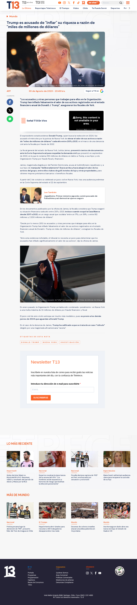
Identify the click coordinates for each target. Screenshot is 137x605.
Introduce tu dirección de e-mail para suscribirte (55, 384)
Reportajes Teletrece (45, 8)
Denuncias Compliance (64, 582)
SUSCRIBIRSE (40, 398)
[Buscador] (120, 2)
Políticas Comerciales (64, 578)
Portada (31, 573)
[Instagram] (87, 574)
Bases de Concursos (36, 582)
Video (76, 8)
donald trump (30, 342)
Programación (33, 578)
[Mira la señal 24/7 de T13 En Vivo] (93, 3)
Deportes (115, 8)
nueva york (50, 342)
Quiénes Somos (62, 573)
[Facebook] (95, 574)
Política (127, 8)
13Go (30, 585)
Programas (32, 575)
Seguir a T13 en (92, 91)
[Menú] (127, 2)
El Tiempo (64, 8)
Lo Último (26, 8)
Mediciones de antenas (65, 580)
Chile (85, 8)
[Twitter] (91, 574)
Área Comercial (62, 575)
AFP (9, 91)
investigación (69, 342)
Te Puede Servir (99, 8)
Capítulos (31, 580)
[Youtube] (99, 574)
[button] (129, 8)
